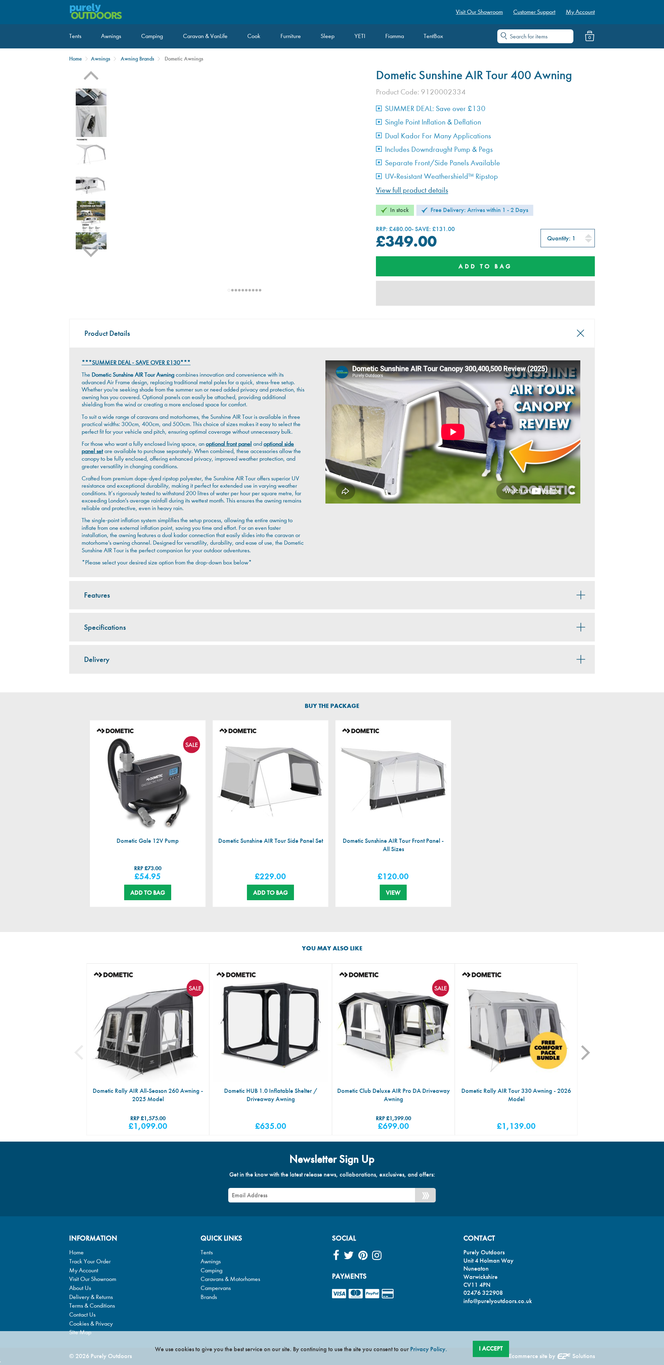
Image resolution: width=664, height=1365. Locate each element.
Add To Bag (147, 892)
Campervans (216, 1288)
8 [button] (253, 290)
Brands (209, 1297)
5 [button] (242, 290)
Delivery (97, 659)
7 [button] (249, 290)
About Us (80, 1288)
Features (97, 595)
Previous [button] (91, 80)
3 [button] (235, 290)
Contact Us (82, 1314)
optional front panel (229, 444)
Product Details (107, 333)
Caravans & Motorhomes (230, 1279)
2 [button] (232, 290)
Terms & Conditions (92, 1305)
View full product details (412, 190)
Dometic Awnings (184, 58)
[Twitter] (349, 1255)
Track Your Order (90, 1261)
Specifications (105, 627)
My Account (83, 1270)
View (393, 892)
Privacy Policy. (428, 1349)
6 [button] (246, 290)
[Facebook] (336, 1255)
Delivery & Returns (91, 1297)
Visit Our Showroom (92, 1279)
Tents (207, 1252)
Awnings (100, 58)
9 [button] (256, 290)
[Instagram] (376, 1255)
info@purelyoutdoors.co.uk (497, 1301)
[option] (91, 153)
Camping (211, 1270)
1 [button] (229, 290)
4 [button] (239, 290)
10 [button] (260, 290)
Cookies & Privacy (91, 1323)
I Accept (491, 1348)
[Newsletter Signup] (425, 1195)
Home (75, 58)
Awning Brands (137, 58)
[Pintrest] (363, 1255)
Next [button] (91, 257)
